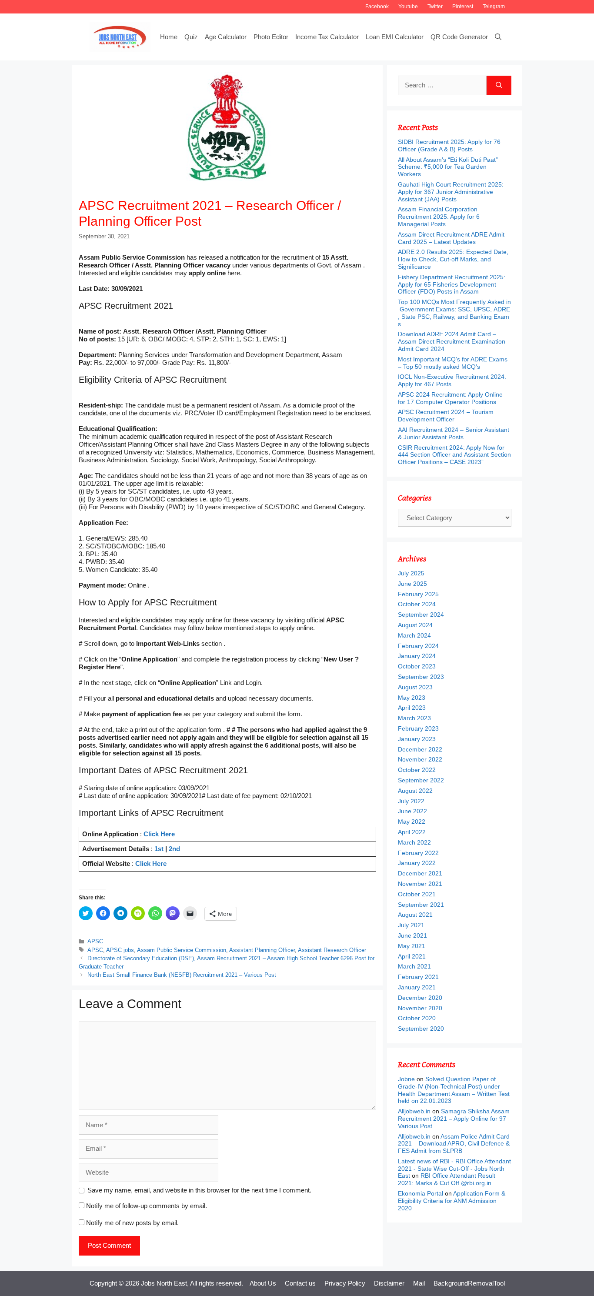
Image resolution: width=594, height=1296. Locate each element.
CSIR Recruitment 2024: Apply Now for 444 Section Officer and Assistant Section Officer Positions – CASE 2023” (454, 455)
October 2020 (417, 1018)
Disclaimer (389, 1283)
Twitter (435, 6)
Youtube (408, 6)
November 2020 (420, 1008)
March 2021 (414, 966)
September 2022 (421, 780)
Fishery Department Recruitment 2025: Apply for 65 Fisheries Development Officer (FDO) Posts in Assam (451, 284)
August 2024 (415, 624)
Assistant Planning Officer (262, 950)
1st (159, 848)
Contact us (300, 1283)
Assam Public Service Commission (181, 950)
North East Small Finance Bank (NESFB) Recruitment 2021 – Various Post (181, 975)
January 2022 (417, 862)
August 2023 (415, 687)
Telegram (494, 6)
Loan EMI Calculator (395, 36)
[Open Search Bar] (498, 37)
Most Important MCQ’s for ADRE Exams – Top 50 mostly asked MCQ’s (452, 363)
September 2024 (421, 614)
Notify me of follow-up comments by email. (146, 1205)
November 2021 (420, 883)
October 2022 (417, 769)
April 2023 (412, 707)
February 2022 (418, 852)
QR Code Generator (459, 36)
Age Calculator (226, 36)
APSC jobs (120, 950)
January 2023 (417, 738)
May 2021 (411, 945)
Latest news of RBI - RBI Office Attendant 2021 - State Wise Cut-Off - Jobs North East (454, 1168)
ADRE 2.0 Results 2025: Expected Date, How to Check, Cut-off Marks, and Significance (453, 259)
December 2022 (420, 749)
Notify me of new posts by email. (132, 1222)
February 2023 (418, 728)
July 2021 (411, 925)
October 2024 (417, 604)
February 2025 (418, 594)
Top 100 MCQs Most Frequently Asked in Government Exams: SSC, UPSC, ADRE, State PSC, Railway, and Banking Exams (454, 312)
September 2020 (421, 1028)
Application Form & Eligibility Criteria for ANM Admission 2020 (451, 1201)
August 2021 (415, 914)
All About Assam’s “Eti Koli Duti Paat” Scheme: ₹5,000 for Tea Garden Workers (448, 167)
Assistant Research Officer (332, 950)
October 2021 (417, 894)
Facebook (377, 6)
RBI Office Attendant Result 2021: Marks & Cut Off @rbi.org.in (446, 1179)
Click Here (159, 834)
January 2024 (417, 655)
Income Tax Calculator (327, 36)
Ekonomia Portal (420, 1193)
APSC (95, 941)
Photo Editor (271, 36)
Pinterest (462, 6)
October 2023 (417, 666)
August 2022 (415, 790)
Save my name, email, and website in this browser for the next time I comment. (199, 1190)
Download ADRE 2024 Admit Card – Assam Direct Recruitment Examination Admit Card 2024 (451, 341)
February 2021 (418, 976)
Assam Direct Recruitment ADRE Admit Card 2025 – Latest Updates (451, 238)
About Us (263, 1283)
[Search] (499, 85)
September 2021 (421, 904)
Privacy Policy (344, 1283)
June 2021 (412, 935)
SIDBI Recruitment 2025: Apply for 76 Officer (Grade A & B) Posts (449, 145)
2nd (174, 848)
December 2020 (420, 997)
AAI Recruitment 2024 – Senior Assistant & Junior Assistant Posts (453, 433)
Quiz (191, 36)
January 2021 (417, 987)
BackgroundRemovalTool (469, 1283)
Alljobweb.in (414, 1111)
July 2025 (411, 573)
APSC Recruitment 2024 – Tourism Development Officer (446, 415)
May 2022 (411, 821)
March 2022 (414, 842)
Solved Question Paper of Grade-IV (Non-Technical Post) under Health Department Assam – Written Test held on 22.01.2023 (454, 1090)
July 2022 (411, 801)
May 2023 (411, 697)
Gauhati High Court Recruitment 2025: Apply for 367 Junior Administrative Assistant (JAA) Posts (451, 192)
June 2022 (412, 811)
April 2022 (412, 831)
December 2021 (420, 873)
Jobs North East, (165, 1283)
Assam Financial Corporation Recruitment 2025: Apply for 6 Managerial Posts (439, 216)
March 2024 (414, 635)
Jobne (406, 1079)
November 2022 (420, 759)
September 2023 (421, 676)
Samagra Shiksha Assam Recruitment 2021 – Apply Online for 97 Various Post (454, 1118)
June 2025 (412, 583)
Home (168, 36)
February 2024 (418, 645)
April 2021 (412, 956)
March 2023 (414, 718)
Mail (419, 1283)
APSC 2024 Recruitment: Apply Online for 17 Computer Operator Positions (450, 398)
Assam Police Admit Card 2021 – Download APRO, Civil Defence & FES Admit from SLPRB (454, 1144)
